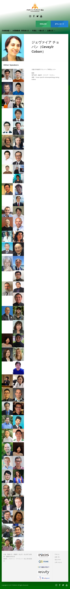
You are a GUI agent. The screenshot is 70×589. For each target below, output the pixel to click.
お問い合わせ (58, 562)
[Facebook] (34, 16)
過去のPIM (58, 559)
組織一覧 (57, 557)
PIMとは (57, 554)
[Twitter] (37, 16)
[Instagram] (30, 16)
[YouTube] (41, 16)
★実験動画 (16, 30)
